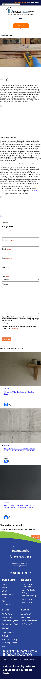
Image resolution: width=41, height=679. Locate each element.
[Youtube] (15, 573)
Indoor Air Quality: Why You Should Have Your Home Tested (19, 670)
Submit (6, 339)
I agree (8, 323)
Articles (6, 389)
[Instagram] (30, 573)
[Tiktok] (11, 573)
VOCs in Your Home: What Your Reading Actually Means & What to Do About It (19, 506)
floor (35, 190)
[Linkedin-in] (18, 573)
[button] (20, 19)
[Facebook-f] (22, 573)
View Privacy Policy (8, 334)
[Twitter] (26, 573)
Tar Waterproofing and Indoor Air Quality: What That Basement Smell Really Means (19, 449)
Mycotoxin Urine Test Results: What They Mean (19, 393)
